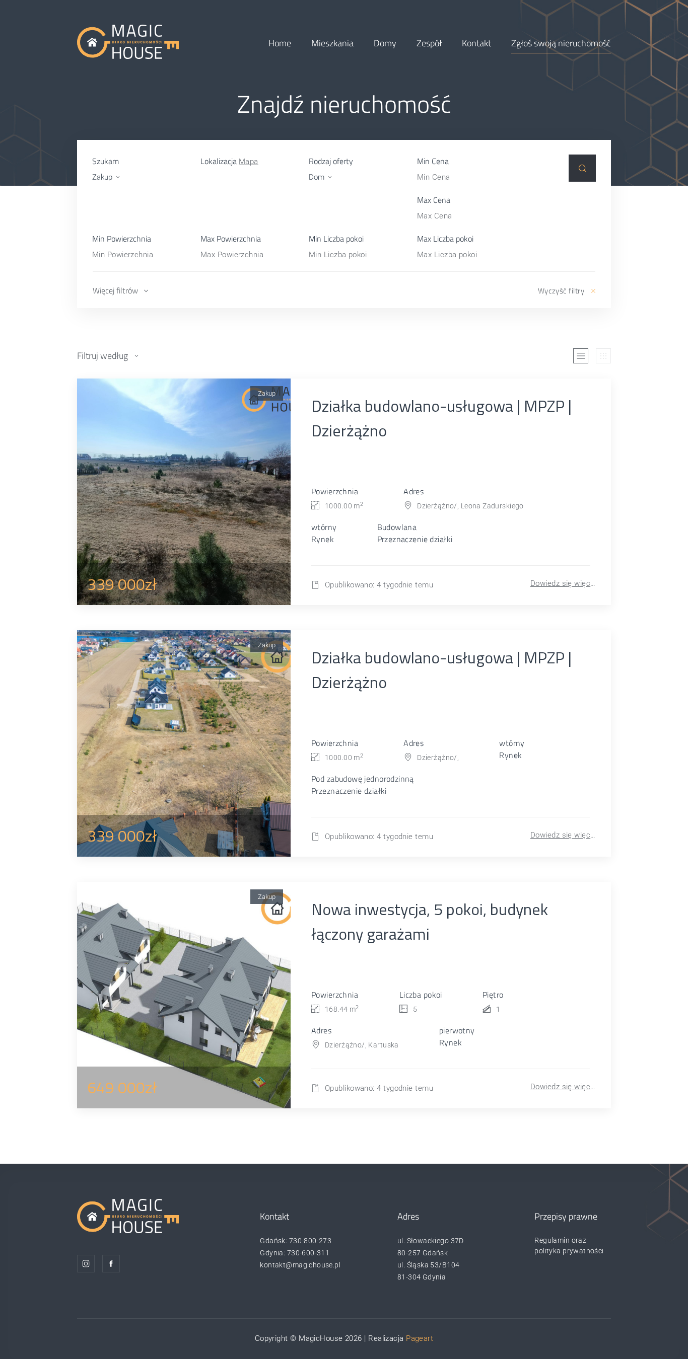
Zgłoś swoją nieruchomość (561, 43)
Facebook (111, 1263)
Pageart (419, 1338)
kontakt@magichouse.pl (300, 1265)
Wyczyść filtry (561, 290)
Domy (385, 43)
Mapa (248, 161)
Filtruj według (102, 355)
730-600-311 (308, 1253)
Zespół (429, 43)
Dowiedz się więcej (563, 583)
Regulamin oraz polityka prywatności (568, 1245)
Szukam (105, 161)
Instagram (86, 1263)
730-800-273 (310, 1241)
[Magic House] (128, 41)
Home (279, 43)
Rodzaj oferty (331, 161)
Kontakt (476, 43)
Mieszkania (332, 43)
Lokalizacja (229, 161)
